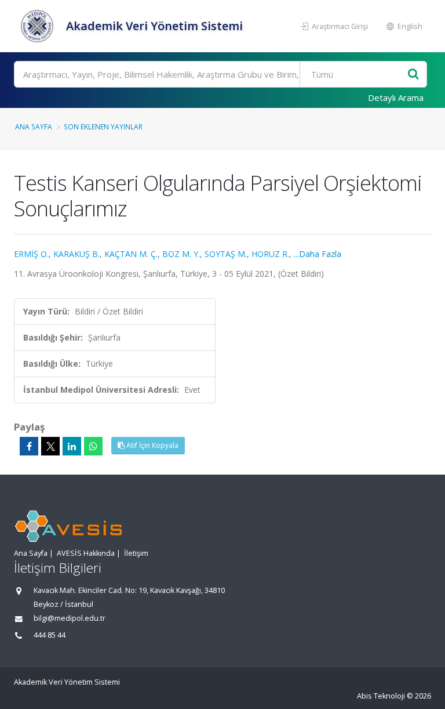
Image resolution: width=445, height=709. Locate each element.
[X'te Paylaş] (50, 446)
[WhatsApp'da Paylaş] (93, 446)
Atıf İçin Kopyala (151, 445)
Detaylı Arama (396, 97)
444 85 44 (49, 635)
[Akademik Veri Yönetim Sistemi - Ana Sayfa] (38, 26)
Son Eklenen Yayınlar (103, 126)
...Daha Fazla (317, 253)
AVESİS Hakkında (86, 553)
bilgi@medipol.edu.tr (69, 618)
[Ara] (413, 75)
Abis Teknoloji (381, 696)
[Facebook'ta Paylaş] (29, 446)
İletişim (136, 553)
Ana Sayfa (33, 126)
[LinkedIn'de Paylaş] (72, 446)
